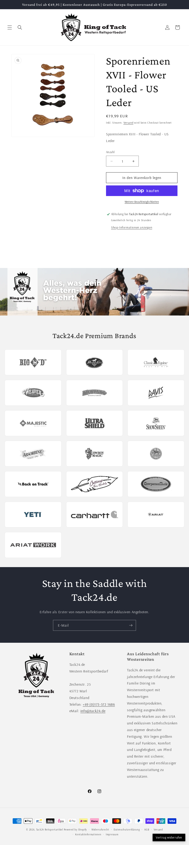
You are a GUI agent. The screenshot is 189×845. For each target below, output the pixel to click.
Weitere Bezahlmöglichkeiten (142, 201)
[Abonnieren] (131, 625)
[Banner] (94, 292)
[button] (10, 27)
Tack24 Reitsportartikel (49, 829)
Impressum (112, 834)
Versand (128, 122)
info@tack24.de (92, 710)
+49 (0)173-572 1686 (99, 704)
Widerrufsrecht (100, 829)
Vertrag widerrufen (169, 837)
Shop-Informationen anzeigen (131, 227)
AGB (146, 829)
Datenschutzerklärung (127, 829)
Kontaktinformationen (88, 834)
